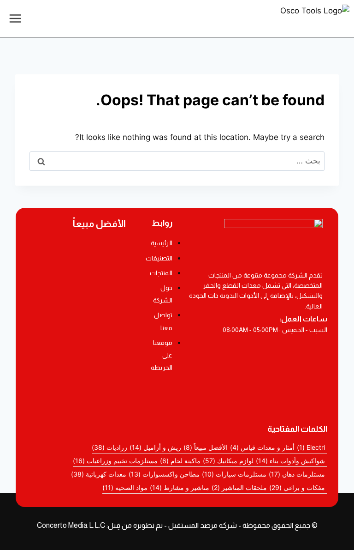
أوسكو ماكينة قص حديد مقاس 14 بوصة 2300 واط (76, 337)
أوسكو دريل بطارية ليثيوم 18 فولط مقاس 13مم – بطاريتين (76, 255)
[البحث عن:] (177, 160)
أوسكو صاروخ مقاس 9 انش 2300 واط (76, 364)
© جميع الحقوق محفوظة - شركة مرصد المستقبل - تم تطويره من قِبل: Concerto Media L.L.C (177, 525)
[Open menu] (15, 18)
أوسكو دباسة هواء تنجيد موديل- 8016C (76, 312)
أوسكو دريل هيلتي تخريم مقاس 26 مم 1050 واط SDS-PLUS (76, 393)
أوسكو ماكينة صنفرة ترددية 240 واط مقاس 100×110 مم (76, 287)
